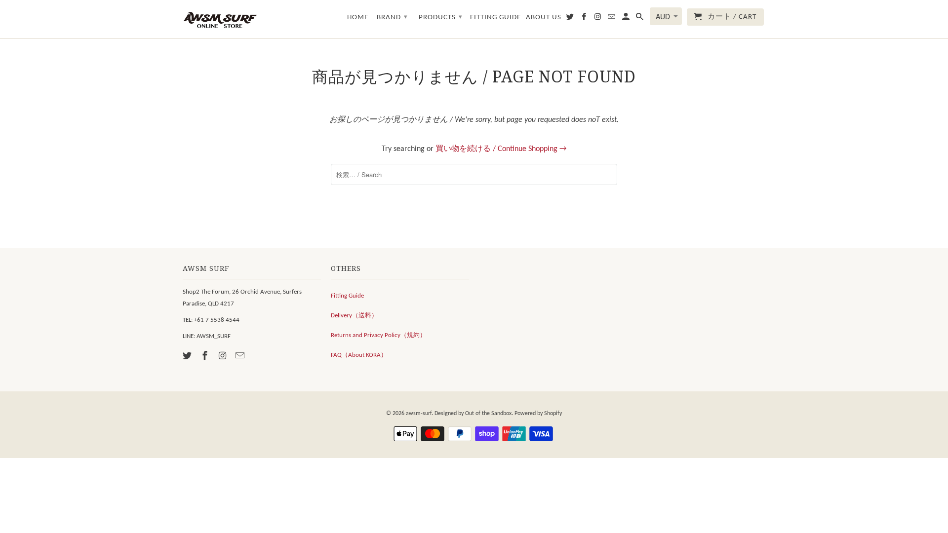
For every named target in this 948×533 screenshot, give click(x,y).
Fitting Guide (347, 296)
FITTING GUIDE (495, 17)
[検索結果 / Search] (640, 19)
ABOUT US (543, 17)
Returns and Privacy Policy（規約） (378, 335)
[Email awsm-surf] (241, 356)
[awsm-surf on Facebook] (205, 356)
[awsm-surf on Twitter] (188, 356)
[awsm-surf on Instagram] (223, 356)
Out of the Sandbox (488, 414)
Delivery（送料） (354, 315)
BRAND (392, 17)
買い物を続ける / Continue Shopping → (500, 149)
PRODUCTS (441, 17)
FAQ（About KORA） (359, 355)
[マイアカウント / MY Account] (626, 19)
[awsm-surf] (220, 19)
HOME (357, 17)
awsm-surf (419, 414)
